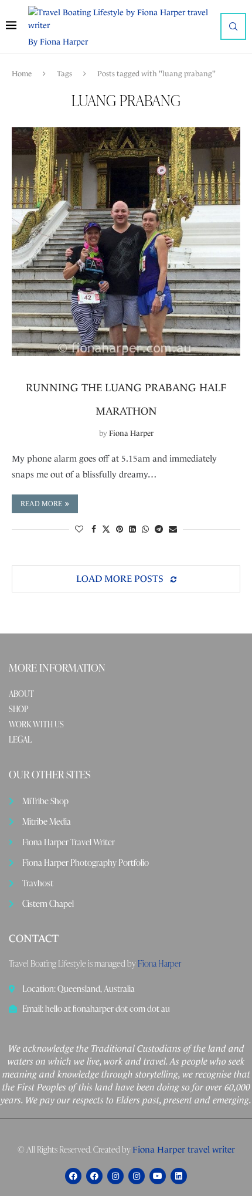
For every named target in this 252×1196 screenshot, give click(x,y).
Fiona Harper (131, 433)
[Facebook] (73, 1176)
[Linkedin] (179, 1176)
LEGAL (20, 740)
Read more (41, 504)
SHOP (18, 709)
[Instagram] (115, 1176)
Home (22, 73)
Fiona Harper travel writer (183, 1149)
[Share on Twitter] (106, 529)
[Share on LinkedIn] (132, 529)
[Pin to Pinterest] (119, 529)
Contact (34, 938)
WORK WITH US (36, 724)
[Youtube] (157, 1176)
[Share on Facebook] (93, 529)
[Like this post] (79, 529)
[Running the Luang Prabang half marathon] (126, 241)
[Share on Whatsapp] (145, 529)
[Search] (233, 26)
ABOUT (21, 694)
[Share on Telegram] (159, 529)
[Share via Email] (173, 529)
